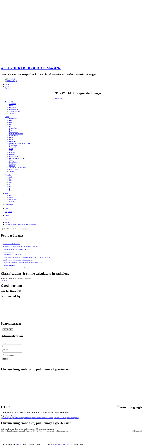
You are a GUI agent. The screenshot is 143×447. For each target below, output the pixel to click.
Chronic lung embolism (17, 369)
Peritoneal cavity (14, 156)
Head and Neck (14, 109)
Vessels (11, 171)
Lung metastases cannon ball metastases (16, 268)
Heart (11, 130)
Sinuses (11, 160)
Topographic (9, 102)
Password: (6, 349)
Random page (9, 205)
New (6, 208)
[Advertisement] (9, 32)
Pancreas (12, 152)
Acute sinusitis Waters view (12, 254)
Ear (10, 126)
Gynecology (13, 128)
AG (10, 177)
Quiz (6, 219)
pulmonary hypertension (53, 369)
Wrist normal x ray (9, 252)
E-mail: (5, 343)
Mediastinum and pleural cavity (19, 143)
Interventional (13, 132)
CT (10, 179)
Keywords (8, 212)
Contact (7, 86)
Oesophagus (13, 145)
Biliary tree (13, 119)
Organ (7, 117)
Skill (6, 193)
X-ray (11, 190)
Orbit (11, 149)
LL (18, 444)
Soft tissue (12, 164)
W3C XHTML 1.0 (65, 444)
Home (7, 222)
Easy (10, 195)
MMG (11, 180)
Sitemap (7, 88)
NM (10, 184)
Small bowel (13, 162)
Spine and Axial (14, 111)
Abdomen (12, 104)
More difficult (13, 197)
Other (11, 151)
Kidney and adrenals (16, 134)
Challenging (13, 199)
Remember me (9, 355)
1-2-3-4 (55, 444)
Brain (11, 106)
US (10, 188)
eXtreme (12, 201)
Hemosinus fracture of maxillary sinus (15, 249)
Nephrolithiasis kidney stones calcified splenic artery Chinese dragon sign (27, 257)
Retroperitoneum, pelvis (17, 158)
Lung (11, 139)
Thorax (11, 113)
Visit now (4, 280)
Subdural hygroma (9, 265)
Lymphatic (12, 141)
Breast (11, 124)
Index (7, 215)
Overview (58, 98)
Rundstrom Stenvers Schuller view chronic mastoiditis (21, 246)
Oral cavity (13, 147)
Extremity (12, 107)
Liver (11, 137)
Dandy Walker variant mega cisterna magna (17, 260)
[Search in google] (129, 407)
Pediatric (12, 154)
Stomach (12, 166)
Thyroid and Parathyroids (17, 168)
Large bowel (13, 135)
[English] (10, 79)
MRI (10, 182)
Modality (8, 175)
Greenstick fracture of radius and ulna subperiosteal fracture (22, 262)
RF (10, 186)
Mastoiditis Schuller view (11, 244)
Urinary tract (13, 169)
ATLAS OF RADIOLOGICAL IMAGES (31, 68)
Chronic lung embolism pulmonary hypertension (21, 224)
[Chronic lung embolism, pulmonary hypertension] (28, 429)
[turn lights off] (137, 431)
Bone (11, 120)
